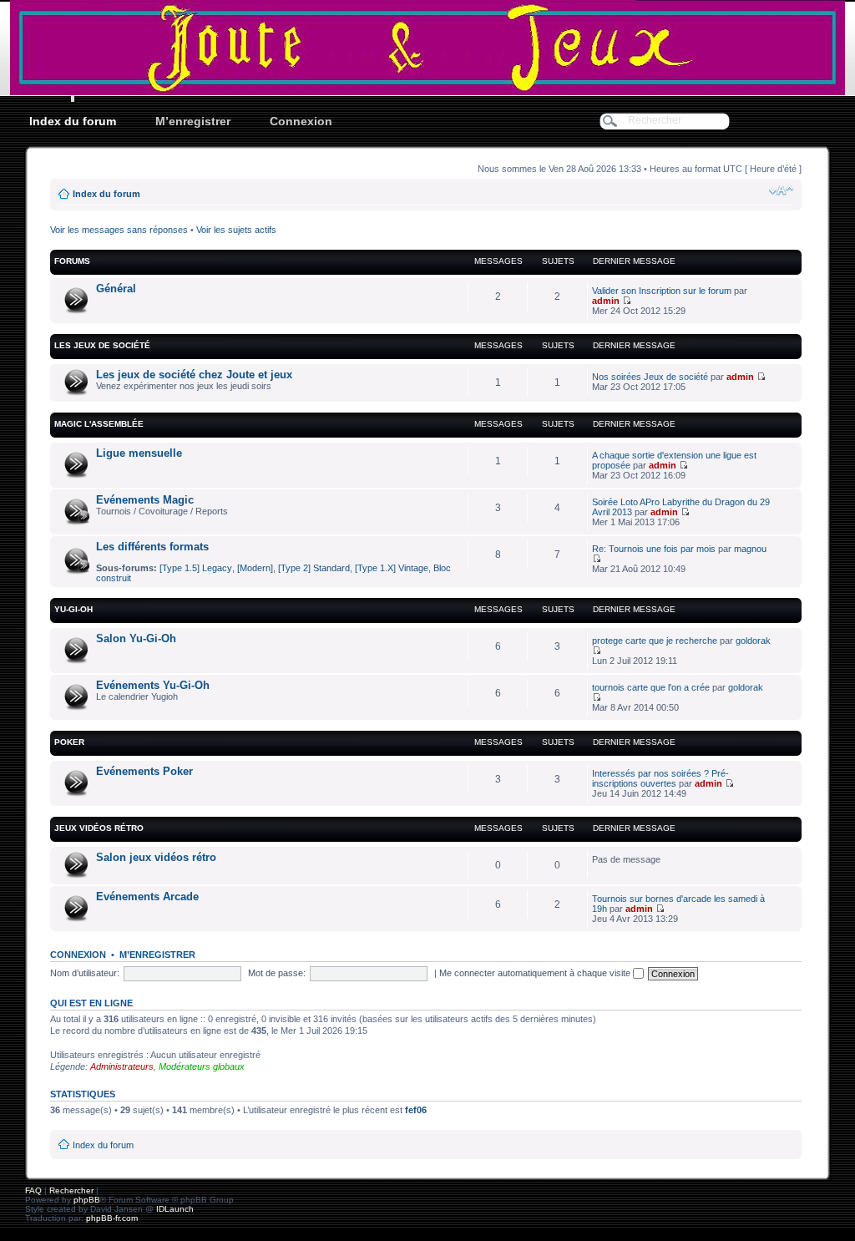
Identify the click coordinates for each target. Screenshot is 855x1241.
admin (606, 301)
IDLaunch (175, 1208)
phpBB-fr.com (112, 1218)
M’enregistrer (192, 121)
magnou (750, 549)
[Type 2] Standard (314, 568)
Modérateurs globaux (202, 1066)
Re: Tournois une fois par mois (654, 549)
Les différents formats (152, 546)
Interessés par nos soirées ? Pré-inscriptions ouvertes (660, 778)
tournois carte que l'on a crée (651, 687)
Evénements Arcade (147, 896)
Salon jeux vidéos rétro (156, 857)
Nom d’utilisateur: (84, 973)
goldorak (753, 641)
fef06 (416, 1110)
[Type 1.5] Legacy (195, 568)
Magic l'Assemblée (99, 423)
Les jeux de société (102, 345)
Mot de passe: (277, 973)
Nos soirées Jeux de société (650, 377)
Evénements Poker (144, 771)
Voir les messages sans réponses (119, 230)
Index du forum (72, 121)
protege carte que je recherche (654, 641)
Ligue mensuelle (139, 453)
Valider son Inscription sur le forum (661, 291)
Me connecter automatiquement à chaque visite (536, 973)
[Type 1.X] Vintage (391, 568)
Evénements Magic (145, 500)
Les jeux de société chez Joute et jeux (194, 374)
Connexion (301, 121)
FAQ (33, 1190)
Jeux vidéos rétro (99, 828)
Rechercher (71, 1190)
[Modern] (255, 568)
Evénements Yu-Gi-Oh (153, 685)
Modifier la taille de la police (781, 190)
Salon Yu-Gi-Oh (136, 638)
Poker (69, 742)
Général (116, 288)
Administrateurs (122, 1066)
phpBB (86, 1199)
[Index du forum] (427, 47)
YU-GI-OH (73, 609)
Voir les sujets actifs (236, 230)
